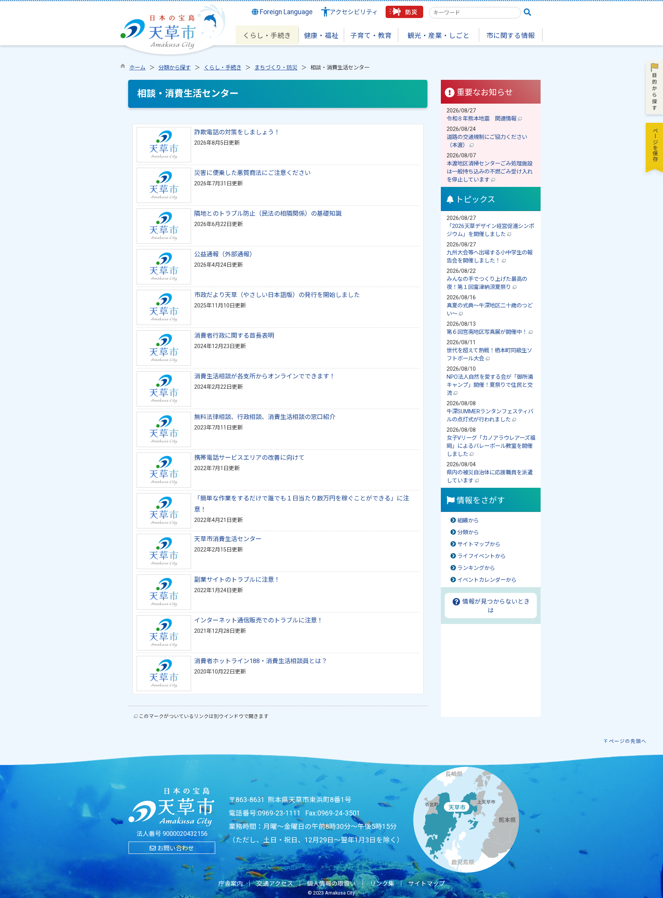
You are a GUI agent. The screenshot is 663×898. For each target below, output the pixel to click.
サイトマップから (478, 544)
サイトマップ (426, 883)
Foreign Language (285, 12)
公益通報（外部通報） (225, 254)
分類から (468, 532)
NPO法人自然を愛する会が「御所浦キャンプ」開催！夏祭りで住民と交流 (490, 385)
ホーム (137, 67)
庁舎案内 (230, 883)
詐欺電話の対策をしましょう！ (237, 132)
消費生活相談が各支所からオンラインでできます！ (264, 376)
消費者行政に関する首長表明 (234, 335)
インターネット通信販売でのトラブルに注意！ (258, 620)
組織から (468, 520)
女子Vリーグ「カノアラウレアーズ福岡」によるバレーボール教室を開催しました (491, 446)
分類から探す (174, 67)
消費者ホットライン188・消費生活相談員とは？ (260, 661)
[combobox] (475, 12)
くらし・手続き (222, 67)
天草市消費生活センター (228, 539)
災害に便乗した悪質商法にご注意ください (252, 173)
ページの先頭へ (628, 741)
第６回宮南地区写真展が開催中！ (488, 332)
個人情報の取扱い (331, 883)
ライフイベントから (481, 556)
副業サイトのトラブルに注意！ (237, 579)
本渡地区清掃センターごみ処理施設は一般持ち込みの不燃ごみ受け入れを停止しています (490, 171)
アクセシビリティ (354, 12)
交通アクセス (275, 883)
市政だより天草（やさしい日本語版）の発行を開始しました (277, 295)
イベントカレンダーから (486, 580)
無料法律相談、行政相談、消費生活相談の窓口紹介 (264, 417)
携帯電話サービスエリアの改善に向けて (249, 457)
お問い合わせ (175, 848)
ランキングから (476, 568)
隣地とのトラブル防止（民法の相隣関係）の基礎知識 (267, 213)
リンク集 (382, 883)
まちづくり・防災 (275, 67)
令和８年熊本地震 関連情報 (482, 119)
